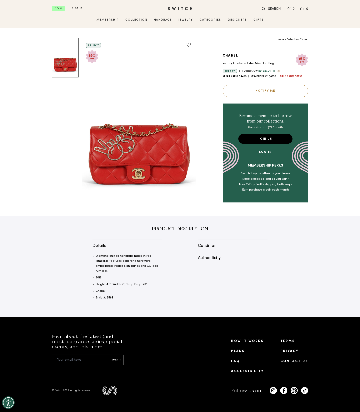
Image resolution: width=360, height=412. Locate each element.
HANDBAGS (163, 19)
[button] (277, 71)
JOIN (58, 8)
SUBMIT (116, 360)
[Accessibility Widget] (8, 402)
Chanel (304, 39)
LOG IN (265, 152)
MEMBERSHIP (107, 19)
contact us (294, 361)
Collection (292, 39)
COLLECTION (136, 19)
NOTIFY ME (265, 90)
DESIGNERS (237, 19)
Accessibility (247, 371)
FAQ (235, 361)
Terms (287, 341)
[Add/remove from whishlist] (188, 45)
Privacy (289, 351)
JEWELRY (185, 19)
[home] (180, 8)
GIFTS (259, 19)
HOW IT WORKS (247, 341)
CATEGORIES (210, 19)
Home (281, 39)
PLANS (238, 351)
